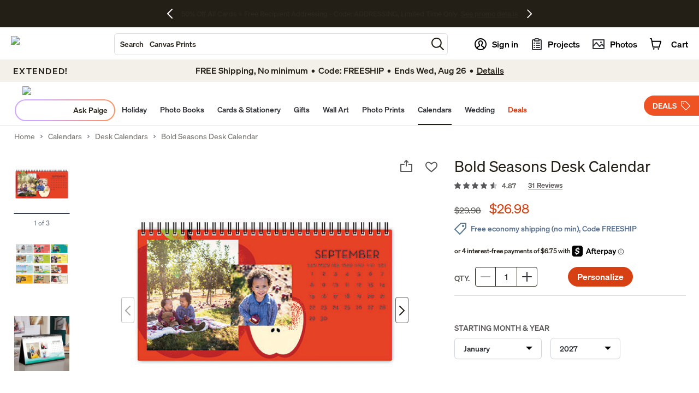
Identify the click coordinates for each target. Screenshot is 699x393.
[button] (437, 43)
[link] (570, 186)
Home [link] (24, 136)
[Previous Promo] (174, 14)
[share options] (406, 166)
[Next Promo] (529, 13)
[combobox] (271, 44)
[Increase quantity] (527, 277)
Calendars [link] (65, 136)
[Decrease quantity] (485, 277)
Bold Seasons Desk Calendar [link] (209, 136)
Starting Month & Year (501, 328)
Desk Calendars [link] (121, 136)
